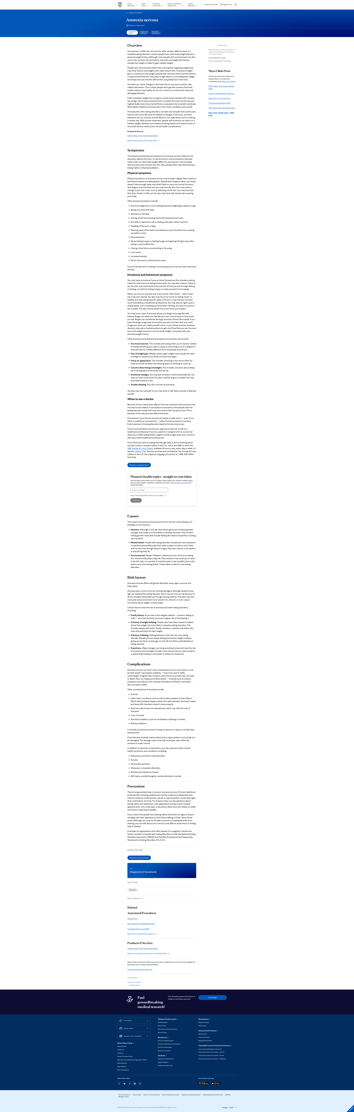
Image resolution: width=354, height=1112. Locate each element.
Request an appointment (139, 465)
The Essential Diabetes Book (219, 103)
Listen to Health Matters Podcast (221, 93)
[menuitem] (132, 32)
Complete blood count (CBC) (138, 929)
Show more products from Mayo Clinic (142, 140)
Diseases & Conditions (136, 13)
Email (133, 493)
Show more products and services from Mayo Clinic (147, 953)
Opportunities (218, 61)
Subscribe (136, 500)
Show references (133, 898)
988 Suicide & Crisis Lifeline (140, 448)
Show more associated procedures (140, 934)
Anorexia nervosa (142, 19)
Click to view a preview (179, 483)
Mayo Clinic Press (229, 81)
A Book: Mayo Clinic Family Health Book (142, 136)
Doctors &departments (156, 32)
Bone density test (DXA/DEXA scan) (141, 924)
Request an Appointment (137, 25)
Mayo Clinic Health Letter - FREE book (221, 114)
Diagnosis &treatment (144, 32)
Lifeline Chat (140, 451)
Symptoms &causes (132, 32)
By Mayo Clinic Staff (135, 850)
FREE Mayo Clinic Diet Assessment (222, 108)
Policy (210, 61)
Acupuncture (132, 918)
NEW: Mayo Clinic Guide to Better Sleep (222, 87)
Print (134, 890)
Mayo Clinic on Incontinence (219, 98)
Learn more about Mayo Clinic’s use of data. (147, 495)
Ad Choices (227, 61)
